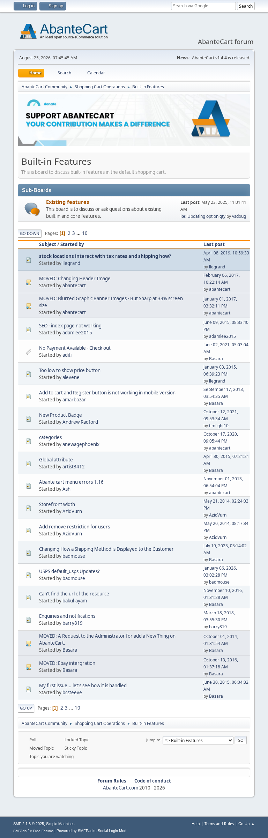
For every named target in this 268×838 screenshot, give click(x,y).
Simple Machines (60, 824)
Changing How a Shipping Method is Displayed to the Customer (106, 549)
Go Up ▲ (246, 823)
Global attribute (56, 460)
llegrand (71, 263)
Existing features (67, 201)
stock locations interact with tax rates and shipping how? (105, 256)
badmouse (73, 556)
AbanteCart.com (120, 788)
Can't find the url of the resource (74, 594)
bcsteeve (72, 692)
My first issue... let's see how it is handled (83, 685)
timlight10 (219, 426)
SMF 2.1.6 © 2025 (28, 824)
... (79, 233)
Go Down (29, 233)
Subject (47, 244)
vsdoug (239, 216)
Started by (72, 244)
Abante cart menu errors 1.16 (71, 482)
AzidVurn (72, 511)
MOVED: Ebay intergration (67, 663)
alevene (71, 377)
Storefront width (57, 504)
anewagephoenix (80, 444)
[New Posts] (32, 209)
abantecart (74, 285)
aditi (67, 355)
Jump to (153, 739)
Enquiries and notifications (67, 616)
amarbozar (74, 399)
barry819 (72, 623)
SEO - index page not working (70, 325)
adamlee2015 (77, 332)
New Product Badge (60, 415)
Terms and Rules (219, 823)
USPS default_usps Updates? (69, 571)
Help (196, 823)
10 (85, 233)
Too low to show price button (69, 370)
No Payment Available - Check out (75, 348)
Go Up (26, 708)
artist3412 (73, 467)
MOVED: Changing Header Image (75, 278)
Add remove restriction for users (74, 527)
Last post (214, 244)
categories (50, 437)
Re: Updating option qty (202, 216)
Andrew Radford (80, 422)
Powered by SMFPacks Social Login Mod (91, 831)
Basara (216, 359)
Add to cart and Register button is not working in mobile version (107, 393)
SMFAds (20, 831)
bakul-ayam (74, 601)
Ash (66, 489)
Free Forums (43, 831)
